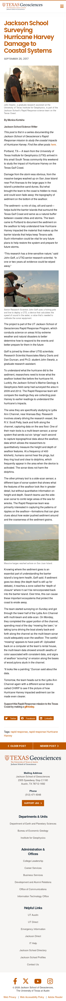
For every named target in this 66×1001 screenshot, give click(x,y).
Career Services (33, 868)
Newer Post (48, 746)
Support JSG (32, 803)
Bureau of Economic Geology (33, 830)
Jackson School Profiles (33, 957)
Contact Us (33, 964)
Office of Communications (33, 889)
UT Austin (33, 914)
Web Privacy (10, 997)
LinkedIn (48, 718)
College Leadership (33, 860)
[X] (26, 980)
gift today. (29, 706)
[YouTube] (37, 980)
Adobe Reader (55, 997)
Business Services (33, 875)
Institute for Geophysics (33, 837)
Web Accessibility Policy (32, 997)
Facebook (30, 718)
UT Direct (33, 922)
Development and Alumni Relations (33, 882)
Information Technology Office (33, 896)
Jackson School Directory (33, 950)
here (53, 144)
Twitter (12, 718)
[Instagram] (50, 980)
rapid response (19, 732)
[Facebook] (15, 980)
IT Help (33, 943)
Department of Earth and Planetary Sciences (33, 823)
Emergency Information (33, 929)
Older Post (18, 746)
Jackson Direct (33, 936)
